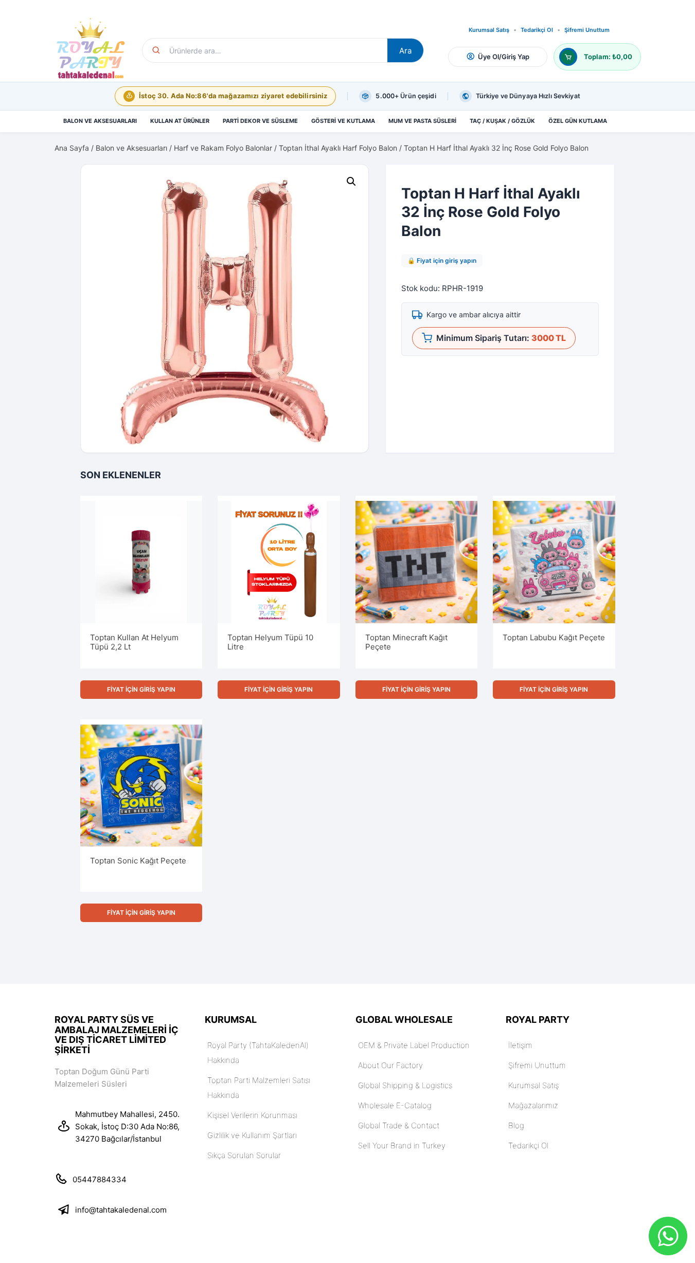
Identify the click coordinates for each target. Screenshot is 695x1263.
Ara (405, 51)
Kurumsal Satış (489, 30)
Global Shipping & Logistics (405, 1085)
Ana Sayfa (72, 147)
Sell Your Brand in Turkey (401, 1145)
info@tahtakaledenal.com (121, 1210)
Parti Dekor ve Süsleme (260, 120)
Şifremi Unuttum (587, 30)
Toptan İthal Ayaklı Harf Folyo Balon (338, 147)
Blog (516, 1125)
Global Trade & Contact (398, 1125)
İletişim (520, 1045)
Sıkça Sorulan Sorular (244, 1155)
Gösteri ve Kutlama (343, 120)
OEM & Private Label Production (414, 1045)
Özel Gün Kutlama (577, 120)
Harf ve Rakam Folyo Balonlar (223, 147)
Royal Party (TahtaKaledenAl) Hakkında (258, 1052)
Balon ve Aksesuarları (100, 120)
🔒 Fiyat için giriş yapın (441, 260)
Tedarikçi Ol (537, 30)
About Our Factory (390, 1065)
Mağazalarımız (533, 1105)
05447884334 (100, 1179)
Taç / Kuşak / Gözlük (502, 120)
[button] (351, 181)
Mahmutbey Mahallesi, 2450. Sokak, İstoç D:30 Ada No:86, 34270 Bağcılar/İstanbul (127, 1126)
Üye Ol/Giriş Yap (503, 56)
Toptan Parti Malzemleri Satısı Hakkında (258, 1087)
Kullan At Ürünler (179, 120)
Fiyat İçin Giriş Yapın (141, 689)
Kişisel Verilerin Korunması (252, 1115)
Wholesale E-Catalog (395, 1105)
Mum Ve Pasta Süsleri (422, 120)
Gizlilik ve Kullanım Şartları (252, 1135)
